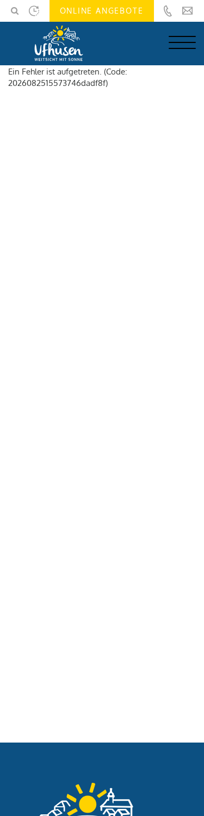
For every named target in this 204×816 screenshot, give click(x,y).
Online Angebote (102, 10)
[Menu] (182, 46)
